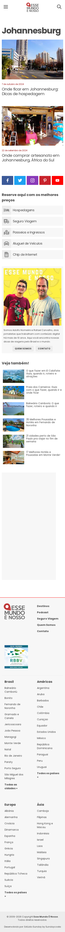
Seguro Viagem (47, 618)
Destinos (43, 606)
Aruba (40, 694)
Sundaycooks (53, 926)
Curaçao (42, 719)
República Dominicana (44, 746)
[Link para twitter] (20, 180)
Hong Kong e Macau (45, 825)
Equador (42, 725)
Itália (7, 861)
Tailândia (42, 865)
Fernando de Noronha (12, 706)
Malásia (41, 852)
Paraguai (42, 754)
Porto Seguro (13, 768)
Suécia (9, 880)
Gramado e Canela (12, 716)
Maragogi (10, 737)
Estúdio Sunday (33, 926)
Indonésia (43, 833)
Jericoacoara (13, 724)
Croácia (9, 823)
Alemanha (11, 817)
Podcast (42, 612)
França (9, 842)
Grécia (9, 848)
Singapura (43, 858)
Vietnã (41, 877)
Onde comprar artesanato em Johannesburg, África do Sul (30, 158)
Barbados (43, 700)
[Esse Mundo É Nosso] (32, 11)
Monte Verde (13, 743)
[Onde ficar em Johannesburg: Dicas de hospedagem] (32, 60)
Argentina (43, 688)
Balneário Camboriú (11, 690)
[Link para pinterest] (45, 180)
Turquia (42, 871)
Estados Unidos (46, 732)
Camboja (43, 811)
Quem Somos (23, 348)
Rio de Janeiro (13, 755)
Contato (44, 348)
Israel (40, 840)
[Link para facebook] (7, 180)
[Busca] (59, 7)
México (41, 738)
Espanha (10, 836)
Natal (8, 749)
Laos (40, 846)
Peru (40, 761)
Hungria (9, 855)
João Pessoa (12, 730)
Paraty (9, 762)
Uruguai (42, 767)
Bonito (8, 698)
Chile (40, 707)
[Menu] (6, 7)
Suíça (8, 886)
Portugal (10, 867)
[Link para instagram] (32, 180)
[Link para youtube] (57, 180)
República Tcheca (16, 873)
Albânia (9, 811)
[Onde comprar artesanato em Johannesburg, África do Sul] (32, 126)
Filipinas (42, 817)
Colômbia (43, 713)
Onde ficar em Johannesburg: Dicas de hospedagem (30, 91)
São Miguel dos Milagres (14, 776)
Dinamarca (12, 829)
